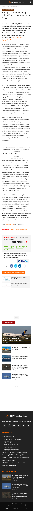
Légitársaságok (8, 442)
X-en (5, 250)
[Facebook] (4, 425)
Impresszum (6, 504)
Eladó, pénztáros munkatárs (19, 283)
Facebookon (9, 248)
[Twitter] (23, 425)
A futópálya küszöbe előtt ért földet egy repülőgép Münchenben (15, 339)
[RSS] (19, 425)
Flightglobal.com (10, 224)
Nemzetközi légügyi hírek (13, 6)
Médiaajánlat (14, 504)
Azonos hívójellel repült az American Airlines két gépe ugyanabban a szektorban (20, 367)
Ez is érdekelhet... (8, 322)
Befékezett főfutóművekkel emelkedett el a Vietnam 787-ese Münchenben (21, 376)
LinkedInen (19, 248)
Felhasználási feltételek (9, 506)
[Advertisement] (16, 399)
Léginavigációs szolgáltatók (11, 449)
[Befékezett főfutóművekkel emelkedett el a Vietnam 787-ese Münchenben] (6, 376)
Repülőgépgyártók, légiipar (11, 447)
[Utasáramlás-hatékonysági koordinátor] (6, 279)
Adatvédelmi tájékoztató (23, 506)
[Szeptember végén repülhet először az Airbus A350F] (6, 358)
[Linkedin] (14, 425)
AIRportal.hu (9, 21)
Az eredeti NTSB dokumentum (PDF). (18, 229)
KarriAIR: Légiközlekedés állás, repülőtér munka (15, 455)
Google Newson (21, 246)
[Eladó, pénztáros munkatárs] (6, 285)
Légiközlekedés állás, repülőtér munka (13, 272)
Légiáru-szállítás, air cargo (11, 444)
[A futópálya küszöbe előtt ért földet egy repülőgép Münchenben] (16, 335)
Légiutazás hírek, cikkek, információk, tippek (14, 452)
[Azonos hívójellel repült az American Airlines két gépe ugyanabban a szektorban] (6, 367)
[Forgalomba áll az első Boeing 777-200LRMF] (6, 350)
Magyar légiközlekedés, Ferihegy (13, 439)
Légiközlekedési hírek (8, 436)
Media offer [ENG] (23, 504)
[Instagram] (9, 425)
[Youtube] (28, 425)
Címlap (3, 6)
